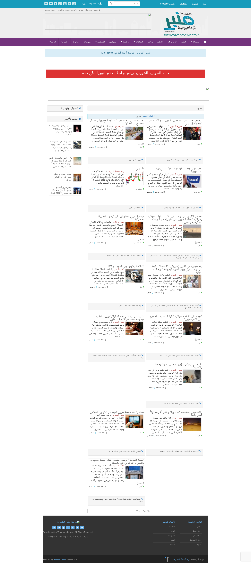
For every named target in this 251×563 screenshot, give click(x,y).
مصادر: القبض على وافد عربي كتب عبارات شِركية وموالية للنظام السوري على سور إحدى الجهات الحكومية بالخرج (175, 219)
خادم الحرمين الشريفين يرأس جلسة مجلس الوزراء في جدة (125, 73)
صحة (114, 499)
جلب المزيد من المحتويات (146, 511)
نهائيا (99, 355)
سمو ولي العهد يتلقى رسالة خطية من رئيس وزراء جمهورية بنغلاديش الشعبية (60, 130)
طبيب (123, 355)
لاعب (174, 159)
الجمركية (127, 255)
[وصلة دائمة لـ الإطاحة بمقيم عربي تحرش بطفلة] (134, 276)
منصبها (99, 499)
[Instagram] (74, 4)
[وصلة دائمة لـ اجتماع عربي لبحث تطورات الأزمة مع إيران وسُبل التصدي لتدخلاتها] (134, 133)
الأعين (193, 159)
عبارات (156, 255)
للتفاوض (108, 255)
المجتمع (198, 544)
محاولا (176, 451)
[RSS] (46, 4)
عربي (130, 159)
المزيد (53, 42)
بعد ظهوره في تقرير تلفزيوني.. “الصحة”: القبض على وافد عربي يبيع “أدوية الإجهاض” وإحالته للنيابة (176, 269)
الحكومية (186, 255)
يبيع (186, 307)
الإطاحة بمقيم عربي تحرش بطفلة (126, 266)
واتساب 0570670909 (167, 4)
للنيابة (199, 307)
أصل (197, 159)
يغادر (141, 357)
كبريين (179, 159)
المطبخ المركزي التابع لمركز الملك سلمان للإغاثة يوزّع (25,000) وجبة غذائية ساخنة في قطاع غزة (60, 146)
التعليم (160, 42)
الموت (197, 403)
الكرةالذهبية (190, 355)
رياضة (150, 42)
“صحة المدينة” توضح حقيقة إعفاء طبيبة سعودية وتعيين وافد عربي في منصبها (117, 462)
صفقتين (188, 159)
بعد (177, 305)
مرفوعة (104, 355)
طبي (127, 355)
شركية (160, 255)
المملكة (139, 355)
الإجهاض (191, 305)
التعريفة (133, 255)
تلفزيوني (168, 305)
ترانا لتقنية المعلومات (181, 560)
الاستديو (101, 42)
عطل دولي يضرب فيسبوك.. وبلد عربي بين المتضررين (179, 170)
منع (109, 451)
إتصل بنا (195, 4)
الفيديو (172, 531)
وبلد (169, 207)
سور (164, 255)
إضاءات (76, 42)
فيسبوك (174, 207)
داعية (128, 451)
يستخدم (162, 451)
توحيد (121, 255)
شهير (124, 451)
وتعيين (141, 501)
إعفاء (139, 499)
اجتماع (135, 159)
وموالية (178, 257)
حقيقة (125, 499)
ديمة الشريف (137, 207)
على (113, 255)
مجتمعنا (125, 42)
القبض (181, 305)
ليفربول (169, 159)
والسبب (171, 403)
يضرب (166, 207)
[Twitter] (51, 4)
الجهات (192, 255)
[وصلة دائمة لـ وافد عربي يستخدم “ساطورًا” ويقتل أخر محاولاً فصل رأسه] (192, 424)
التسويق (64, 42)
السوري (180, 255)
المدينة (134, 499)
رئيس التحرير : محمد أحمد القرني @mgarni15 (125, 52)
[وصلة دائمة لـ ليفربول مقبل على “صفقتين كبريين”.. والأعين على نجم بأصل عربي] (192, 133)
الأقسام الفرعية (168, 522)
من (112, 451)
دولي (187, 207)
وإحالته (194, 307)
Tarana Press (60, 560)
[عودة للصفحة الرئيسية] (180, 27)
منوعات (87, 42)
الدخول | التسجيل (91, 4)
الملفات (172, 544)
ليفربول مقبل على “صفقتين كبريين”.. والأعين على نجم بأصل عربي (174, 122)
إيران (139, 159)
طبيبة (110, 499)
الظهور (133, 451)
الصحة (186, 305)
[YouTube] (65, 4)
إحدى (197, 255)
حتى (188, 403)
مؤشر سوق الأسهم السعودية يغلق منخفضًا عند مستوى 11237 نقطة (61, 190)
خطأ (134, 355)
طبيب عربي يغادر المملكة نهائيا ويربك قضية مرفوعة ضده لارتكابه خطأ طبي (120, 318)
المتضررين (195, 207)
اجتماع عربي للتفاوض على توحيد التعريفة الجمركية (121, 218)
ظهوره (163, 305)
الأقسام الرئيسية (195, 522)
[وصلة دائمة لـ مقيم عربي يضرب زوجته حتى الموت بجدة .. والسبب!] (192, 377)
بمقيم (129, 305)
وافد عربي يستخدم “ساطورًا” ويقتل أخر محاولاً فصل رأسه (176, 414)
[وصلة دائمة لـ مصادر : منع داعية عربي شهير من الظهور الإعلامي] (134, 421)
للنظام (192, 257)
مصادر (187, 257)
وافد (183, 257)
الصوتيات (171, 535)
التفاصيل (140, 144)
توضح (130, 499)
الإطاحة (138, 305)
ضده (131, 355)
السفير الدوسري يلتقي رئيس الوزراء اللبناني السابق (62, 177)
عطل (179, 207)
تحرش (125, 305)
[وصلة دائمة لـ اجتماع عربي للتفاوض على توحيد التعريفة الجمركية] (134, 229)
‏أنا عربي (140, 168)
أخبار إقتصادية (137, 243)
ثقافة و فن (172, 42)
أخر (198, 451)
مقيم (176, 403)
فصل (180, 451)
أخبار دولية (196, 192)
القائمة (197, 355)
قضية (114, 355)
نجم (165, 159)
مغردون (112, 42)
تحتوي (178, 355)
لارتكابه (110, 355)
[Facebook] (55, 4)
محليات (195, 42)
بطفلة (133, 305)
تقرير (173, 305)
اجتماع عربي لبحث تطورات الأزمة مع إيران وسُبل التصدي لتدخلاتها (117, 122)
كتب (196, 257)
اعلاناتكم (183, 4)
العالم (183, 42)
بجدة (192, 403)
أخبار (141, 147)
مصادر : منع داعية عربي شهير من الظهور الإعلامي (117, 412)
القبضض (174, 255)
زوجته (185, 403)
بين (191, 207)
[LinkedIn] (69, 4)
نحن (204, 4)
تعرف (173, 355)
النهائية (183, 355)
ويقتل (168, 451)
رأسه (194, 451)
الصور (172, 540)
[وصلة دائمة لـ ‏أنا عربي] (134, 178)
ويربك (95, 355)
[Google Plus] (60, 4)
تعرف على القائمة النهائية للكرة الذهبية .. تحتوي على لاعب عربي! (175, 318)
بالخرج (169, 255)
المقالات (139, 42)
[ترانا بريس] (167, 560)
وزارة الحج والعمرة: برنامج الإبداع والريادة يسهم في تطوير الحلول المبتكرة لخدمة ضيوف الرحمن (60, 162)
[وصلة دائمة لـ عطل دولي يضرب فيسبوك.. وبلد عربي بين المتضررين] (192, 181)
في (152, 305)
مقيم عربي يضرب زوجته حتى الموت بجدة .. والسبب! (177, 366)
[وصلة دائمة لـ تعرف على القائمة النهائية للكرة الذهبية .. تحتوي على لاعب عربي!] (192, 329)
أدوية (197, 305)
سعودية (119, 499)
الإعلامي (138, 451)
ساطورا (189, 451)
